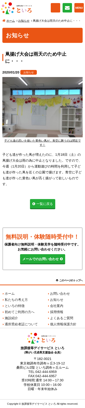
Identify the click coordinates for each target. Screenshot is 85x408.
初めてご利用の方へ (19, 312)
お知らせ (24, 20)
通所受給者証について (21, 324)
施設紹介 (11, 318)
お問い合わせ (67, 7)
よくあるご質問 (61, 318)
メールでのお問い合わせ (40, 259)
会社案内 (56, 306)
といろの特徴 (15, 306)
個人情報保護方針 (63, 324)
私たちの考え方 (16, 300)
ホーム (10, 20)
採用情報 (56, 312)
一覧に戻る (44, 204)
